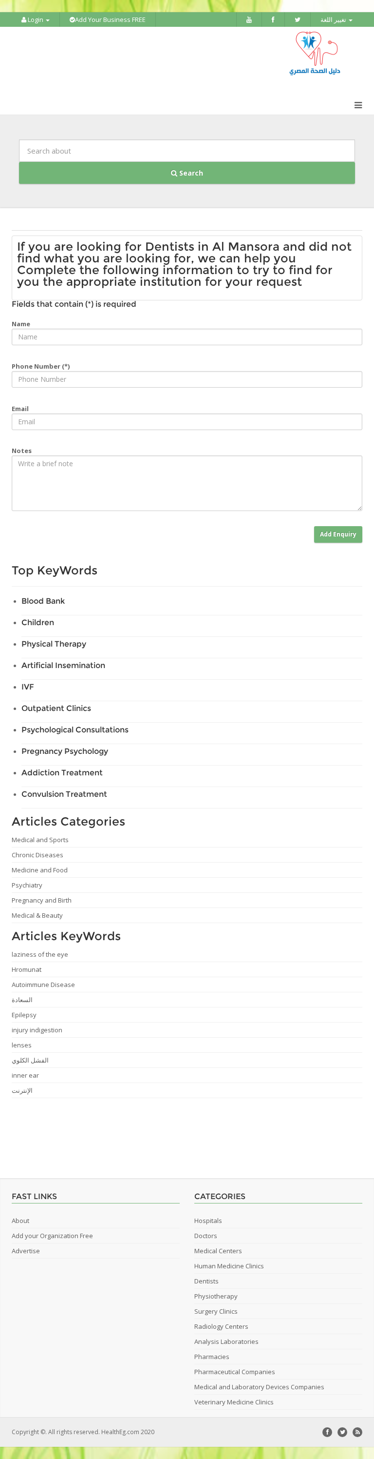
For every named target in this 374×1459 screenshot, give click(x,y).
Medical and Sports (40, 839)
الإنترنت (22, 1090)
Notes (22, 450)
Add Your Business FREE (110, 19)
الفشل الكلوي (30, 1060)
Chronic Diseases (37, 854)
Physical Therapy (53, 644)
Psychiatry (27, 885)
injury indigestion (37, 1029)
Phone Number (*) (41, 366)
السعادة (22, 999)
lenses (22, 1045)
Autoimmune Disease (43, 984)
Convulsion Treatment (64, 794)
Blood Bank (43, 601)
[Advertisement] (182, 1134)
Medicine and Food (40, 870)
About (20, 1220)
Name (21, 323)
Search (190, 172)
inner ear (25, 1075)
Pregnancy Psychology (64, 751)
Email (20, 408)
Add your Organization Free (52, 1235)
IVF (27, 686)
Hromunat (26, 969)
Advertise (26, 1250)
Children (37, 622)
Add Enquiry (338, 534)
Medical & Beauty (37, 915)
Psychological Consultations (75, 729)
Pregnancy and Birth (42, 900)
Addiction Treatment (62, 772)
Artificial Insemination (63, 665)
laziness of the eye (40, 954)
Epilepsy (24, 1014)
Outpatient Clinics (56, 708)
